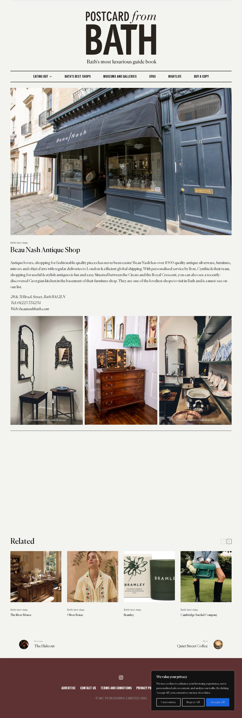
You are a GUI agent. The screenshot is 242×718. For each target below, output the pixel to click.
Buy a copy (201, 76)
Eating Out (40, 76)
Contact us (88, 688)
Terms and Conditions (116, 688)
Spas (152, 76)
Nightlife (175, 76)
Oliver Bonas (75, 615)
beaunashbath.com (34, 309)
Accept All (218, 702)
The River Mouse (20, 615)
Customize (168, 702)
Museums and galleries (120, 76)
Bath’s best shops (78, 76)
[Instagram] (121, 677)
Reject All (193, 702)
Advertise (68, 688)
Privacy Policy (146, 688)
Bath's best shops (19, 242)
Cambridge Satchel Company (199, 615)
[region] (192, 690)
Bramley (129, 615)
